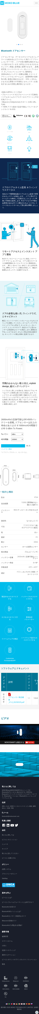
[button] (16, 44)
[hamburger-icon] (36, 3)
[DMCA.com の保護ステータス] (19, 885)
